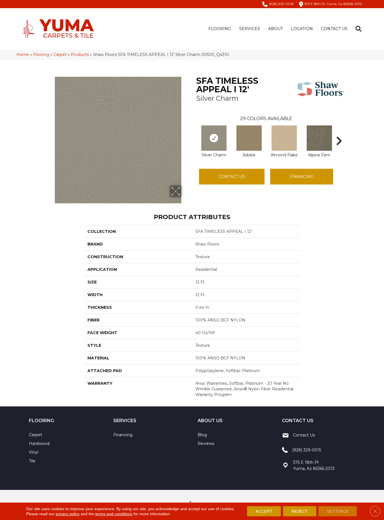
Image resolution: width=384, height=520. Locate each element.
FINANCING (302, 176)
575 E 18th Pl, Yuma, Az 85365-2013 (333, 4)
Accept (264, 511)
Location (302, 28)
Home (22, 54)
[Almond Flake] (284, 138)
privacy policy (68, 514)
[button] (360, 29)
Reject (300, 511)
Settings (337, 511)
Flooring (219, 28)
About (275, 28)
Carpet (60, 54)
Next (339, 132)
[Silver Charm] (214, 138)
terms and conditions (113, 514)
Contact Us (334, 28)
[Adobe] (249, 138)
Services (249, 28)
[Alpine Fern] (319, 138)
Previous (193, 132)
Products (80, 54)
